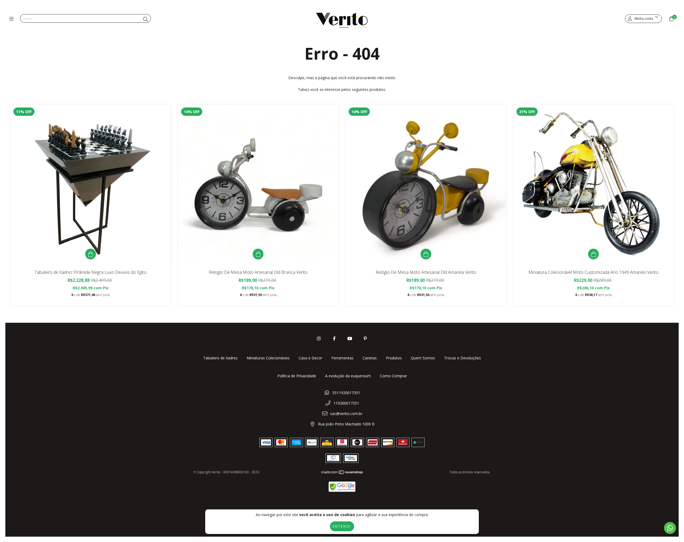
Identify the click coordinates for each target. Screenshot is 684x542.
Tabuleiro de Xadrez (220, 357)
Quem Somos (423, 357)
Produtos (394, 357)
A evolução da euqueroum (348, 375)
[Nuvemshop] (342, 473)
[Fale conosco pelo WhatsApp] (670, 528)
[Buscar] (146, 19)
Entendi (342, 526)
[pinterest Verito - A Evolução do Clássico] (365, 338)
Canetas (370, 357)
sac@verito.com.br (346, 413)
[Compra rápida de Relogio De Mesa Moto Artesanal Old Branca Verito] (258, 254)
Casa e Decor (310, 357)
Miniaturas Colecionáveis (268, 357)
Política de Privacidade (296, 375)
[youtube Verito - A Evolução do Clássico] (350, 338)
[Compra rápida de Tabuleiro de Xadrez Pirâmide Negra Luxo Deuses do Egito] (90, 254)
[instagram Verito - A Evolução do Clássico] (319, 338)
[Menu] (12, 18)
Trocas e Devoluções (462, 357)
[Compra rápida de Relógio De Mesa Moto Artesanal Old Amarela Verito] (426, 254)
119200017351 (346, 403)
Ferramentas (342, 357)
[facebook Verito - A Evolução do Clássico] (334, 338)
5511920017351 (346, 392)
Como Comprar (393, 375)
